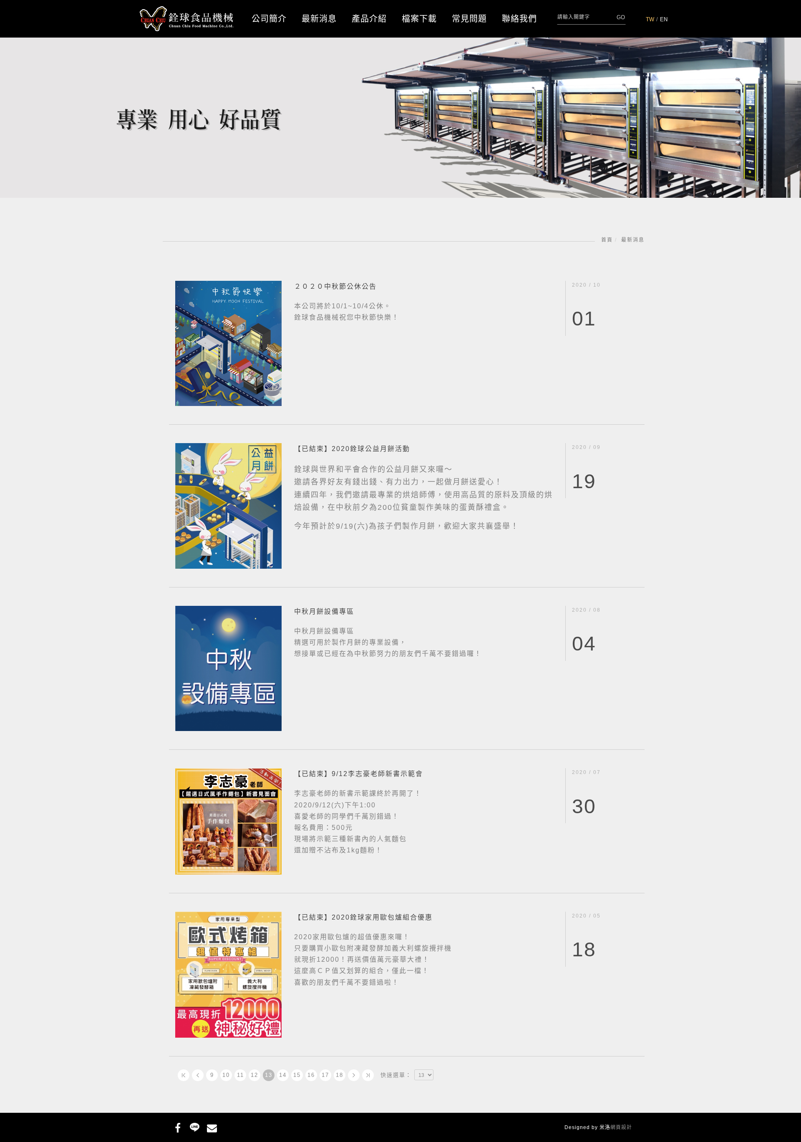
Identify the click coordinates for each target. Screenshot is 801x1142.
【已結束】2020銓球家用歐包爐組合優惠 (363, 917)
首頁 (607, 240)
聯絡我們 (519, 18)
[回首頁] (187, 19)
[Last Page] (368, 1075)
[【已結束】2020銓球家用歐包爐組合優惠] (228, 974)
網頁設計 (621, 1127)
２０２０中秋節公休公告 (335, 286)
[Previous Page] (198, 1075)
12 (254, 1075)
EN (664, 19)
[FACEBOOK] (177, 1126)
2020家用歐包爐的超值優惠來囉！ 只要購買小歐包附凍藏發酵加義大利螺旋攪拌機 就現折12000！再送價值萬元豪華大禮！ (373, 959)
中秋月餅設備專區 (324, 611)
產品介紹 (369, 18)
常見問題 (469, 18)
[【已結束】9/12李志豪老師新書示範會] (228, 820)
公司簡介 (269, 18)
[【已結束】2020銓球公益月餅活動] (228, 505)
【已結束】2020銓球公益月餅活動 (352, 448)
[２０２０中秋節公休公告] (228, 342)
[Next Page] (354, 1075)
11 (240, 1075)
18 (339, 1075)
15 (297, 1075)
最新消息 (319, 18)
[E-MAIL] (211, 1126)
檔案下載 (419, 18)
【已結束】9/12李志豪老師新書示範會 (358, 773)
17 (325, 1075)
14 (283, 1075)
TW (650, 19)
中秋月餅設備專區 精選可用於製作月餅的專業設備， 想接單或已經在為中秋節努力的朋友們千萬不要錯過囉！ (388, 642)
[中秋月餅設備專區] (228, 667)
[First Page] (183, 1075)
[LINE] (194, 1126)
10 (226, 1075)
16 (311, 1075)
